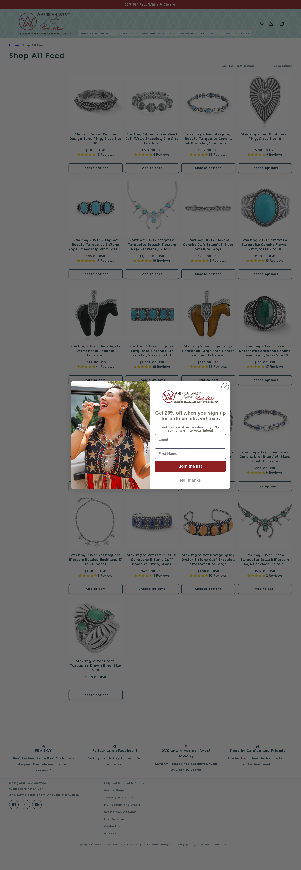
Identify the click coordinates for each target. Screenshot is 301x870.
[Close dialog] (225, 386)
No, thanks (190, 480)
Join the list (190, 466)
